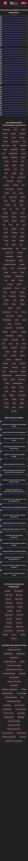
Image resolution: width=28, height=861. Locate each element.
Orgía (12, 177)
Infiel (4, 371)
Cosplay (14, 173)
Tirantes (14, 399)
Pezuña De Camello (20, 375)
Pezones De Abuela (7, 733)
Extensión (19, 256)
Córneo (18, 308)
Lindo (12, 268)
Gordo (10, 224)
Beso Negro (8, 276)
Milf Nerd (23, 689)
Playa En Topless (21, 733)
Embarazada (14, 149)
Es (23, 2)
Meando (14, 220)
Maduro (21, 193)
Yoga (23, 209)
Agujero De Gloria (7, 375)
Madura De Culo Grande (14, 725)
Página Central (13, 371)
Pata (4, 224)
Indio (6, 280)
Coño (17, 209)
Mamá (21, 173)
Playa (21, 351)
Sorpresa (5, 367)
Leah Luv (14, 634)
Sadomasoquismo (10, 260)
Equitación (6, 185)
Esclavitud (22, 363)
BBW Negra (21, 717)
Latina (21, 205)
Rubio (24, 320)
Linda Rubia (23, 737)
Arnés (6, 391)
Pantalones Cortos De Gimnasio (14, 741)
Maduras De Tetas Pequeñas (9, 689)
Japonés (5, 133)
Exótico (21, 407)
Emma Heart (8, 603)
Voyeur (22, 399)
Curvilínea (14, 232)
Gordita (23, 129)
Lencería (14, 272)
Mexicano (23, 347)
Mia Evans (7, 591)
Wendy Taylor (19, 599)
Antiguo (6, 240)
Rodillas (22, 403)
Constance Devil (9, 607)
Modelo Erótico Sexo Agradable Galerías (14, 507)
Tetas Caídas (9, 181)
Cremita (6, 161)
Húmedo (15, 161)
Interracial (22, 296)
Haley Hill (20, 607)
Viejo (22, 161)
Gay (11, 209)
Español (23, 197)
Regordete (5, 216)
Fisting (7, 383)
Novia (22, 169)
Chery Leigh (19, 603)
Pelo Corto (18, 324)
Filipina (6, 407)
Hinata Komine (9, 615)
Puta (24, 141)
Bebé (6, 173)
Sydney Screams (8, 630)
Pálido (13, 280)
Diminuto (20, 335)
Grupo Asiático (14, 685)
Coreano (6, 403)
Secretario (14, 332)
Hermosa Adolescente (10, 661)
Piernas (17, 288)
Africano (14, 216)
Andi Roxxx (19, 622)
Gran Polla (15, 185)
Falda (14, 193)
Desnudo (21, 137)
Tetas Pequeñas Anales (9, 673)
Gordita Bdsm (7, 705)
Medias (5, 177)
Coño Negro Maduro (7, 693)
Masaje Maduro (14, 657)
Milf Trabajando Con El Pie (14, 701)
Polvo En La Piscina (9, 713)
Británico (8, 359)
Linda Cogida (21, 713)
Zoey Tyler (9, 618)
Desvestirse (12, 296)
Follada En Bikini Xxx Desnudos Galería (14, 551)
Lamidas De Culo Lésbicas (14, 681)
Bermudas (20, 252)
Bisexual (13, 387)
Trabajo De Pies (13, 153)
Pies (23, 185)
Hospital (22, 661)
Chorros (23, 312)
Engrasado (14, 347)
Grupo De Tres (9, 252)
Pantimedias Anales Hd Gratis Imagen (14, 523)
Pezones (5, 236)
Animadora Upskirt (9, 717)
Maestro (5, 339)
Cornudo (20, 280)
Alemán (13, 379)
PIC (14, 3)
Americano (10, 284)
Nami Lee (14, 638)
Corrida (22, 228)
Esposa (14, 244)
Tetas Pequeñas (6, 320)
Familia (5, 149)
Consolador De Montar (14, 721)
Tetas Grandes (15, 141)
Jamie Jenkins (20, 630)
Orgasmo (6, 300)
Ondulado (4, 347)
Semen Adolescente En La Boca (14, 669)
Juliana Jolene (19, 626)
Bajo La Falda (5, 145)
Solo (21, 244)
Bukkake (21, 201)
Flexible (19, 284)
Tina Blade (10, 611)
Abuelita (6, 193)
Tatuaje (6, 272)
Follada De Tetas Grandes (14, 649)
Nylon (22, 232)
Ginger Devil (20, 615)
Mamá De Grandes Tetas (14, 729)
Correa (13, 137)
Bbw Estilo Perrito (19, 705)
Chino (4, 395)
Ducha (22, 272)
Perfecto (14, 213)
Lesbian (13, 201)
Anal (24, 288)
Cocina (23, 367)
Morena (22, 220)
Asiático (23, 157)
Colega (21, 260)
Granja (14, 403)
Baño (23, 339)
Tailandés (4, 332)
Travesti (5, 141)
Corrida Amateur (7, 709)
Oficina (17, 320)
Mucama (22, 355)
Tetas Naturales (19, 276)
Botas (15, 351)
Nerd (5, 292)
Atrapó (5, 379)
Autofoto (22, 236)
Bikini (14, 145)
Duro (16, 312)
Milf (15, 205)
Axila (17, 343)
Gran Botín (13, 292)
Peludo (22, 165)
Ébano (15, 129)
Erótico (5, 355)
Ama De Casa (21, 395)
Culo (4, 197)
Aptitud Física (9, 256)
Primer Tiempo (9, 189)
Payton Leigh (8, 595)
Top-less (7, 351)
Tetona (14, 236)
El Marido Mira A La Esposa (14, 665)
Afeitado (22, 292)
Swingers (22, 304)
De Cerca (20, 189)
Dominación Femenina (10, 264)
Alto (17, 224)
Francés (22, 387)
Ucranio (6, 399)
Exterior (6, 213)
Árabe (13, 407)
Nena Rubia (22, 673)
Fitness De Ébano (14, 677)
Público (6, 232)
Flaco (23, 224)
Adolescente (21, 177)
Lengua (6, 165)
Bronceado (22, 379)
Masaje (22, 300)
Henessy (23, 634)
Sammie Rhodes (18, 591)
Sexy (3, 153)
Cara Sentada (20, 328)
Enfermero (23, 216)
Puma (15, 169)
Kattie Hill (5, 634)
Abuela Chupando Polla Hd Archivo (14, 464)
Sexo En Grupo (10, 316)
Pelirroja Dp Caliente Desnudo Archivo (14, 529)
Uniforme (5, 304)
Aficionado (22, 133)
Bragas (23, 149)
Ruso (17, 248)
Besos (13, 240)
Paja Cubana (18, 359)
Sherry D (18, 611)
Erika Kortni (9, 622)
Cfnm (3, 343)
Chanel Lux (8, 599)
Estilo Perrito (6, 129)
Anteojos (10, 308)
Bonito (24, 343)
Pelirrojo (19, 181)
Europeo (4, 268)
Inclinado (5, 220)
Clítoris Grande (22, 268)
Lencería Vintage (21, 693)
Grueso (22, 213)
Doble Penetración (18, 383)
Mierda (6, 228)
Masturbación (13, 197)
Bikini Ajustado (21, 653)
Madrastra (5, 363)
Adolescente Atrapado (11, 697)
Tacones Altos (8, 328)
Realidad (21, 240)
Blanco (14, 304)
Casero (14, 363)
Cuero (14, 300)
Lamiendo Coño (6, 312)
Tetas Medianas (9, 335)
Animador (13, 355)
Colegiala (23, 332)
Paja (4, 296)
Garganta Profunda (7, 248)
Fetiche (14, 165)
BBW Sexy (14, 157)
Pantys (24, 248)
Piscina (21, 391)
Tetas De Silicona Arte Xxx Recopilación (14, 432)
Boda (4, 209)
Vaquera (13, 133)
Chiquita (22, 264)
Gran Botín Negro (8, 653)
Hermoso (7, 205)
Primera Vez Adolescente (9, 737)
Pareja (5, 201)
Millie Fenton (19, 595)
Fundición (14, 411)
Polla (22, 697)
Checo (13, 391)
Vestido (9, 324)
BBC (7, 244)
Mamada (14, 228)
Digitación (7, 169)
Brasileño (5, 157)
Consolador (23, 145)
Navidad (23, 371)
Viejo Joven (15, 367)
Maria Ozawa (8, 626)
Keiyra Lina (19, 618)
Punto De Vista (7, 288)
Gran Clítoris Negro (20, 709)
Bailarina (12, 395)
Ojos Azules (15, 339)
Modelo (6, 137)
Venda (5, 387)
